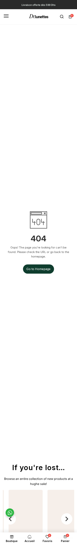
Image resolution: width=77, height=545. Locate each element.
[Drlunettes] (38, 17)
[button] (10, 519)
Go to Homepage (38, 269)
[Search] (62, 17)
